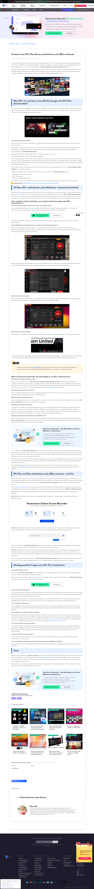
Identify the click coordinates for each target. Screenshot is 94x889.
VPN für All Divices (38, 875)
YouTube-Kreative (81, 865)
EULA (86, 887)
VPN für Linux (37, 871)
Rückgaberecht (68, 887)
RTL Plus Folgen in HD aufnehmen (45, 657)
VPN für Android (37, 865)
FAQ (41, 9)
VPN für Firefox (37, 869)
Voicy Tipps (50, 865)
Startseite (12, 43)
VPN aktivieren (66, 864)
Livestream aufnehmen (28, 43)
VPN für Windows (38, 858)
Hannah (13, 58)
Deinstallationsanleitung (68, 865)
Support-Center (66, 858)
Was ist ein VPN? (51, 858)
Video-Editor (37, 367)
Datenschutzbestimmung (7, 884)
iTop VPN (21, 858)
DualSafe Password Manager (25, 873)
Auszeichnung (80, 864)
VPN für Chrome (37, 867)
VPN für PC (36, 862)
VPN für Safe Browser (39, 873)
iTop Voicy (21, 864)
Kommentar (15, 768)
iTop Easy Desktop (23, 862)
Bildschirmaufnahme (52, 867)
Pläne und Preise (22, 876)
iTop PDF (21, 871)
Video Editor (26, 9)
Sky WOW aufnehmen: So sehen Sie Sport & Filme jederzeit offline (40, 183)
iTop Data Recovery (23, 867)
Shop (71, 5)
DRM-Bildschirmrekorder (26, 467)
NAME (13, 765)
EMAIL (33, 765)
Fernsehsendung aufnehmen (52, 387)
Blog (34, 9)
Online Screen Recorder (24, 875)
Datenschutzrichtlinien (78, 887)
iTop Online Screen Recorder (20, 487)
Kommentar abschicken (19, 781)
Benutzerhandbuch (67, 862)
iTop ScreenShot (22, 865)
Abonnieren (55, 841)
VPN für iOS (36, 864)
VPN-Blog (50, 862)
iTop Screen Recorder (22, 194)
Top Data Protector (23, 869)
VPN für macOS (37, 860)
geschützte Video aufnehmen (55, 620)
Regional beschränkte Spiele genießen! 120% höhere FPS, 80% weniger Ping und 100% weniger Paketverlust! (48, 1)
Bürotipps (50, 864)
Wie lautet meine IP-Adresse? (54, 860)
